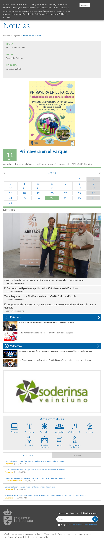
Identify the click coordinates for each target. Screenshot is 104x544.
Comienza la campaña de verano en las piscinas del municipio (30, 487)
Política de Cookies (83, 533)
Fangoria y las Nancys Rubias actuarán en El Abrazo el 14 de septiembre (35, 478)
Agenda (16, 35)
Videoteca (16, 345)
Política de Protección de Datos (82, 525)
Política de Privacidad (14, 537)
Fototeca (15, 317)
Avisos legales (64, 533)
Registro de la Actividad (38, 537)
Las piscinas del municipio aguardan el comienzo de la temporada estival (35, 470)
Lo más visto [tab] (27, 455)
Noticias (6, 35)
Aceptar (84, 5)
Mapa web (49, 533)
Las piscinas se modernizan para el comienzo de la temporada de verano (34, 461)
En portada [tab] (76, 455)
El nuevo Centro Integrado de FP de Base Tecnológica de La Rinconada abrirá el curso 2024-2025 (45, 495)
